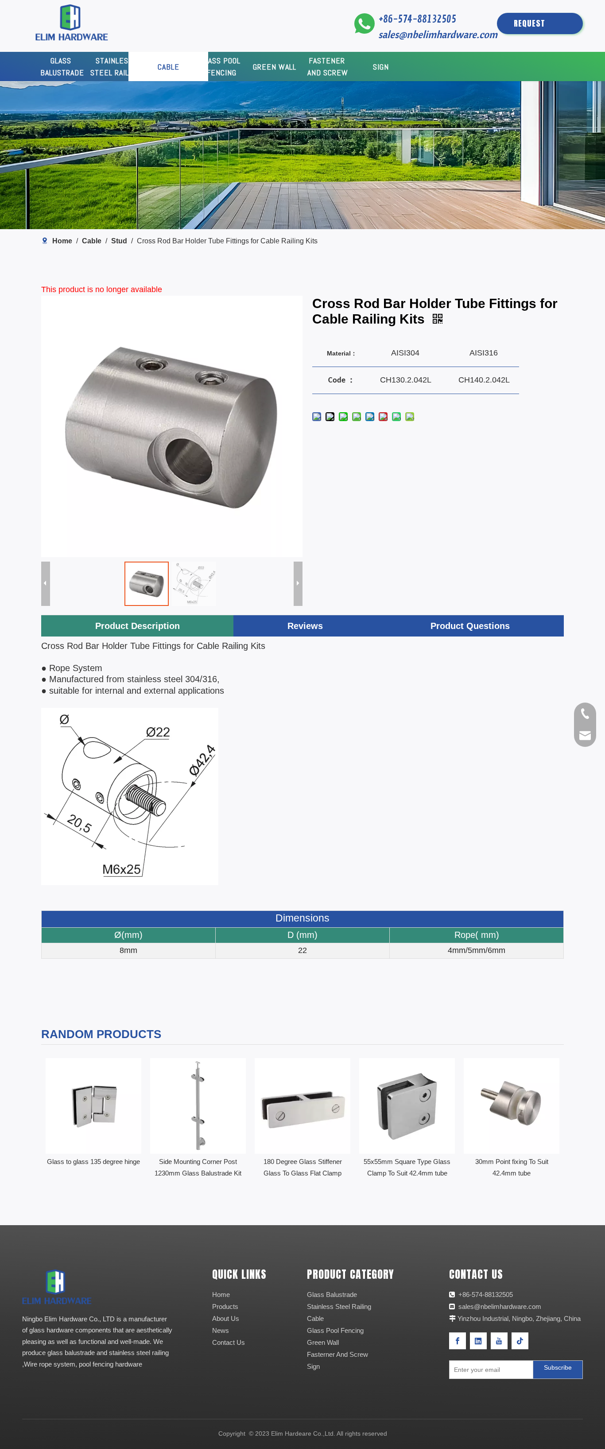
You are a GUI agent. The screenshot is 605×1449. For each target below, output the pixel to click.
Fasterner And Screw (337, 1354)
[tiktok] (520, 1340)
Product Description (137, 626)
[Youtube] (499, 1340)
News (220, 1330)
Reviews (305, 626)
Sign (313, 1366)
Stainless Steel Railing (339, 1306)
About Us (225, 1318)
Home (221, 1294)
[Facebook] (457, 1340)
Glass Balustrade (332, 1294)
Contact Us (228, 1342)
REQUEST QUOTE (529, 25)
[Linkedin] (478, 1340)
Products (225, 1306)
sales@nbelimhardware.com (439, 34)
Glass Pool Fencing (335, 1330)
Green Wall (323, 1342)
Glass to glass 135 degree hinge (93, 1161)
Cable (315, 1318)
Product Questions (470, 626)
